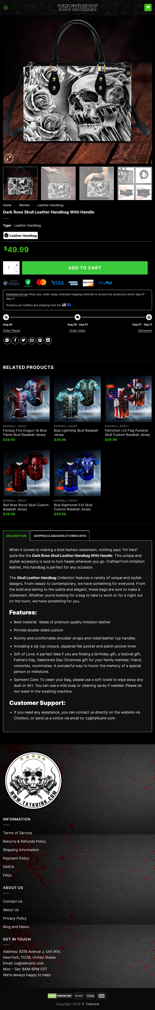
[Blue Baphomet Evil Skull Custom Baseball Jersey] (77, 473)
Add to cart (85, 267)
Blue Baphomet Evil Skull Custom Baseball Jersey (73, 507)
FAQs (7, 875)
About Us (11, 910)
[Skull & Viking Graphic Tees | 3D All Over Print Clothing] (77, 7)
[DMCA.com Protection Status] (60, 995)
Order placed (11, 330)
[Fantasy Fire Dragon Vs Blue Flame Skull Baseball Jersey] (26, 399)
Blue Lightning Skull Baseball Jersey (76, 432)
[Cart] (148, 7)
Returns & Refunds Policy (24, 841)
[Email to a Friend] (32, 340)
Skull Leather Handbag (36, 578)
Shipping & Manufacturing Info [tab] (60, 536)
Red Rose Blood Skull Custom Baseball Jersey (26, 507)
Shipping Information (21, 850)
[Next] (144, 89)
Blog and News (16, 927)
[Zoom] (8, 158)
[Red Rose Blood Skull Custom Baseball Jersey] (26, 473)
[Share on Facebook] (15, 340)
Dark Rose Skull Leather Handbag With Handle (72, 555)
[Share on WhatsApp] (7, 340)
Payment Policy (16, 858)
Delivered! (145, 330)
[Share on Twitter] (23, 340)
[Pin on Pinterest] (40, 340)
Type (8, 225)
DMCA (8, 867)
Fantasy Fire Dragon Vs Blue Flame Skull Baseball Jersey (25, 432)
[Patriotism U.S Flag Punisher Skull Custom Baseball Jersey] (128, 399)
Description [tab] (16, 536)
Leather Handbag (50, 205)
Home (7, 205)
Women (24, 205)
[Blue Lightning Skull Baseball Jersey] (77, 399)
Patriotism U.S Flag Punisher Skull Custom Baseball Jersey (127, 432)
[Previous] (11, 89)
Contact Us (12, 901)
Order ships (77, 330)
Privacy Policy (15, 918)
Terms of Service (17, 833)
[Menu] (5, 7)
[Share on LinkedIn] (48, 340)
